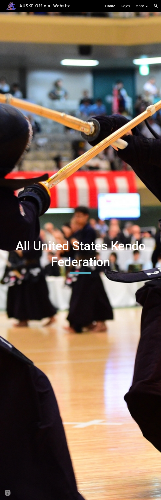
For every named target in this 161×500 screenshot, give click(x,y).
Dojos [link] (125, 6)
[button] (156, 6)
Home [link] (110, 6)
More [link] (139, 6)
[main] (80, 255)
